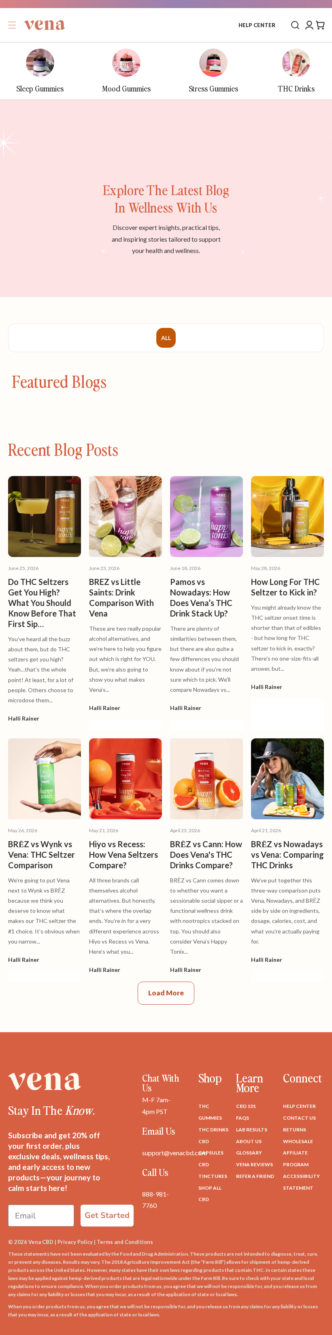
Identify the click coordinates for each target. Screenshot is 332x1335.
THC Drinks (296, 88)
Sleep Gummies (40, 88)
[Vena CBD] (44, 1081)
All (166, 337)
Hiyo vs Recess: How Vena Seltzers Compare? (123, 854)
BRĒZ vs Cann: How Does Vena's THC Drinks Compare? (206, 854)
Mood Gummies (126, 88)
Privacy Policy (75, 1242)
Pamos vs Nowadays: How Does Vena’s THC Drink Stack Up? (201, 597)
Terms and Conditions (125, 1242)
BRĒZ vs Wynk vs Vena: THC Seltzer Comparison (41, 854)
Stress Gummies (213, 88)
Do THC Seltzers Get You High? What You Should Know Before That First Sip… (42, 603)
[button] (12, 25)
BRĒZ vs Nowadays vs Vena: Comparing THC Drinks (287, 854)
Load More (166, 992)
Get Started (107, 1215)
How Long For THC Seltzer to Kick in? (285, 587)
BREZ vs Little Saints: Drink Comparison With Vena (121, 597)
